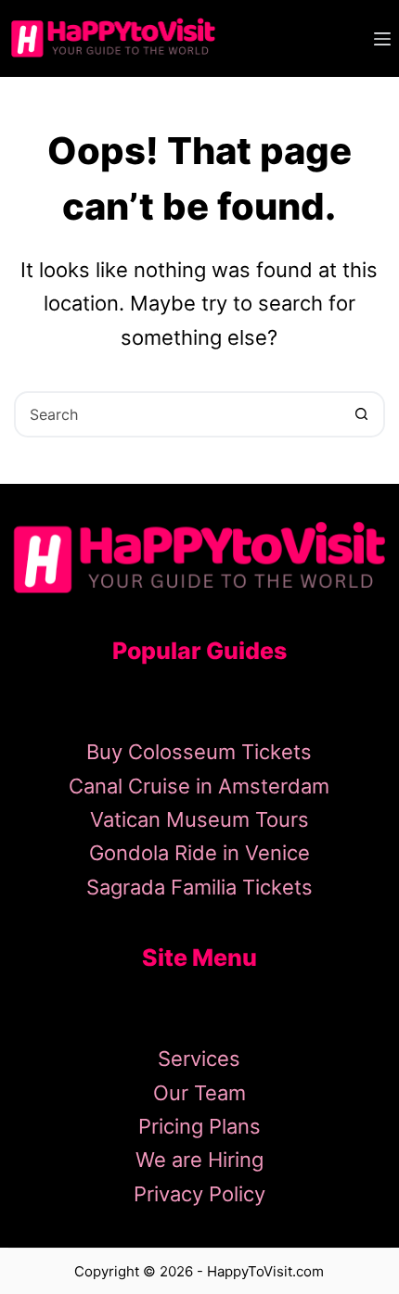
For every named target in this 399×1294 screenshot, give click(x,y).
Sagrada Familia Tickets (199, 887)
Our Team (199, 1093)
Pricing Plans (199, 1126)
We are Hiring (199, 1160)
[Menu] (382, 39)
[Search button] (362, 414)
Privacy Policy (199, 1194)
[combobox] (178, 414)
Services (199, 1059)
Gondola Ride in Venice (199, 853)
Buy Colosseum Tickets (199, 752)
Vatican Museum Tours (199, 819)
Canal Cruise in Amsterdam (199, 786)
